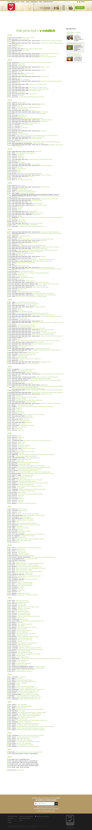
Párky (19, 542)
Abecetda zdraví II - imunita (35, 90)
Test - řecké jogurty (25, 79)
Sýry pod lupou (32, 110)
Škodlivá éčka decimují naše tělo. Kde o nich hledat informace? (29, 752)
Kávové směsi (21, 279)
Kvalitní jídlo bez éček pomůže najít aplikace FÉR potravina (29, 173)
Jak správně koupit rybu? (46, 119)
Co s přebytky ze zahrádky (41, 205)
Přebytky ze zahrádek (21, 398)
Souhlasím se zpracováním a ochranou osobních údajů (46, 808)
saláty (19, 171)
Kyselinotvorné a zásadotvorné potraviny (25, 253)
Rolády (19, 290)
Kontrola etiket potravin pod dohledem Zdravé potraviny (30, 649)
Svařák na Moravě (22, 102)
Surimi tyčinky (21, 501)
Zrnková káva (20, 549)
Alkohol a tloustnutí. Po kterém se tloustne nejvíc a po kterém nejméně (31, 296)
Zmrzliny (30, 201)
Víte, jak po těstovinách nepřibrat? (25, 652)
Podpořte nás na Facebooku (42, 816)
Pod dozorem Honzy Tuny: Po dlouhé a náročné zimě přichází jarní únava (33, 272)
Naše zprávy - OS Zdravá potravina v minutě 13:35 (30, 647)
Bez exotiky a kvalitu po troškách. (25, 190)
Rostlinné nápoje (21, 532)
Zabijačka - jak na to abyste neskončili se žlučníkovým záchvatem (30, 538)
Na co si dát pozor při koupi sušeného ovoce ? (27, 692)
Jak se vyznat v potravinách (31, 558)
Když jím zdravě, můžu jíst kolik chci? (48, 56)
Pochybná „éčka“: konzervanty (28, 448)
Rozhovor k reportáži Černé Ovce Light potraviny (34, 414)
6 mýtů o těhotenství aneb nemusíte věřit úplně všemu (29, 566)
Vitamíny (19, 512)
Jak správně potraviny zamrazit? (36, 223)
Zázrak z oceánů (21, 577)
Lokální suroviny (19, 395)
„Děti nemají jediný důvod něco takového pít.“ (26, 153)
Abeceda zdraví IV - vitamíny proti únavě (38, 87)
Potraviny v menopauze (46, 175)
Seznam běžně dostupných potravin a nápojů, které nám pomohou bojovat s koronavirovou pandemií (38, 340)
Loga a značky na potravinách (38, 328)
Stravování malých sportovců (27, 271)
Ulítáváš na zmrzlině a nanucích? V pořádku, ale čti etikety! (29, 486)
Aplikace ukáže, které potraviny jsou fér (23, 476)
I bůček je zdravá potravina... (38, 143)
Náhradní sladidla (44, 111)
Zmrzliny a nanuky (21, 492)
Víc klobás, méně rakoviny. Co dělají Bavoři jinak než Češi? (28, 107)
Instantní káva (21, 500)
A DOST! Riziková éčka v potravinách (25, 744)
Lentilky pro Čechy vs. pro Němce (24, 644)
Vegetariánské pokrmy (23, 355)
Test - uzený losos (22, 552)
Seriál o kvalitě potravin (28, 518)
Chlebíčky (20, 216)
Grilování (18, 684)
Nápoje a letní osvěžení (31, 401)
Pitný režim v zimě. (44, 55)
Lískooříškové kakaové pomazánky (26, 555)
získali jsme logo (22, 254)
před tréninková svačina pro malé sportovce (42, 261)
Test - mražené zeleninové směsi (25, 585)
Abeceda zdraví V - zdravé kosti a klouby (38, 84)
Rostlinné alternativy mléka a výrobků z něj (50, 247)
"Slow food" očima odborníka (24, 613)
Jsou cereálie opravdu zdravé (47, 267)
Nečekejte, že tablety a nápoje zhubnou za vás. (42, 343)
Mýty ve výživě (26, 50)
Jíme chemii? (21, 587)
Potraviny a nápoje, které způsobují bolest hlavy (26, 523)
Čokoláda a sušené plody (31, 372)
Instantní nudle (21, 274)
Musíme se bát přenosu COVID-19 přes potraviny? (43, 334)
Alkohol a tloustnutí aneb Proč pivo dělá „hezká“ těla (28, 291)
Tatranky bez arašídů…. (40, 666)
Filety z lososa (21, 437)
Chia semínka (20, 450)
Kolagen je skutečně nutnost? (38, 137)
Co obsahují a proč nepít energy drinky (24, 583)
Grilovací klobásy (20, 625)
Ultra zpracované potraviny (28, 37)
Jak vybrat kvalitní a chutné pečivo (23, 663)
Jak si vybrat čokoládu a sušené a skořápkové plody (52, 373)
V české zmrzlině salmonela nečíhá (25, 638)
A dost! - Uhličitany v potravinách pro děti (26, 717)
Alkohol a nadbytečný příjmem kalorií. (40, 287)
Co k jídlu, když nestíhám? (31, 305)
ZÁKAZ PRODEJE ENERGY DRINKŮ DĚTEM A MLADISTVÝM (29, 400)
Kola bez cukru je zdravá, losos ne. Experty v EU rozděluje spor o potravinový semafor (36, 259)
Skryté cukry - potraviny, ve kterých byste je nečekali (27, 513)
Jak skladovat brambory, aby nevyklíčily (24, 520)
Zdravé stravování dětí (37, 200)
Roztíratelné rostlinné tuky (24, 646)
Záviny (19, 209)
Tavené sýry (18, 409)
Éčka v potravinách (24, 619)
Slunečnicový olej (22, 676)
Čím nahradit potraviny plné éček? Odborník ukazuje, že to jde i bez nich (31, 720)
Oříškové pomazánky (22, 74)
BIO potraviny (21, 95)
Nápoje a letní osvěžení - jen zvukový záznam (51, 403)
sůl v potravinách (24, 127)
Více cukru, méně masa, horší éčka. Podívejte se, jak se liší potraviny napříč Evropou (35, 406)
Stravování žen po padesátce (35, 138)
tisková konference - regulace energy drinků (33, 118)
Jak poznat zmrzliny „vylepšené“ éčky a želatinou (25, 456)
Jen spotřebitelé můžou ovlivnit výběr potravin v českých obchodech (33, 482)
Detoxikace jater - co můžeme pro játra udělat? (27, 594)
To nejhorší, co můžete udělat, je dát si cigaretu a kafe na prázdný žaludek (45, 380)
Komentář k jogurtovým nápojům (27, 425)
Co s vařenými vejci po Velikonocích (39, 331)
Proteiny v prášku (45, 76)
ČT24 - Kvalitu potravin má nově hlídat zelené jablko (30, 714)
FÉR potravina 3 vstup (22, 446)
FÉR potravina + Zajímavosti (24, 445)
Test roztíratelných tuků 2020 (25, 311)
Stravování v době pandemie (27, 277)
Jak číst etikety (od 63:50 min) (31, 579)
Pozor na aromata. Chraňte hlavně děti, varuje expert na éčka (30, 728)
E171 (16, 264)
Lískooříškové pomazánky (23, 554)
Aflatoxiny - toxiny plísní (21, 683)
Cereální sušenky (21, 92)
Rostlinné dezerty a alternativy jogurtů (27, 354)
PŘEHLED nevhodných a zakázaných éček (25, 262)
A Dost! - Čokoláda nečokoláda (23, 650)
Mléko (42, 321)
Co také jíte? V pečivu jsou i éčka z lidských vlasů (27, 725)
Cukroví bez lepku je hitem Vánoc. (24, 370)
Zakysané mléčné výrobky (21, 357)
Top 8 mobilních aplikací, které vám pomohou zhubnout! (28, 695)
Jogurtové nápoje (21, 423)
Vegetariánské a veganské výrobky (42, 348)
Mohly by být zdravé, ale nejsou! (23, 420)
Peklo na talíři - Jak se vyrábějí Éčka (24, 740)
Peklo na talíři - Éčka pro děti (23, 738)
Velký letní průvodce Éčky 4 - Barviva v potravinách (27, 565)
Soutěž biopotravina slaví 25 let (74, 43)
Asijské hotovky (21, 157)
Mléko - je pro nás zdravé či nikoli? (24, 639)
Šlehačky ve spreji (21, 442)
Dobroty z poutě (21, 617)
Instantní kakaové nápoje (23, 108)
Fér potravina (21, 310)
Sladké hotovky (21, 156)
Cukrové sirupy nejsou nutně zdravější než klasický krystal (43, 557)
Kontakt (9, 822)
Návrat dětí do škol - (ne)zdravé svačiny (49, 198)
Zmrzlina (19, 208)
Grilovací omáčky (21, 65)
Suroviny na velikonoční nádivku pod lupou (33, 48)
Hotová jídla (20, 529)
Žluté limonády (20, 622)
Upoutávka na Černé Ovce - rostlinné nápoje (34, 534)
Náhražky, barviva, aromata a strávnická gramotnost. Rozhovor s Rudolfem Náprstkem (35, 726)
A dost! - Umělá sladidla (22, 704)
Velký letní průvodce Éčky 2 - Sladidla (24, 569)
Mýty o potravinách (45, 187)
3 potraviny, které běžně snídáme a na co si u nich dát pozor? (32, 465)
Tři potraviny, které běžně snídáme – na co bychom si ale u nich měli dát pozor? (33, 471)
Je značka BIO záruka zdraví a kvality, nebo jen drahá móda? (29, 468)
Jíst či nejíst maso (22, 347)
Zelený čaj (20, 105)
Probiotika (43, 256)
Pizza (22, 140)
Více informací (80, 7)
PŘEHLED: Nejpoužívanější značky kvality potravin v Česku (28, 697)
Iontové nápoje (19, 526)
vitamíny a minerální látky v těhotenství (24, 680)
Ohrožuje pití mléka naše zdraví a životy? (24, 417)
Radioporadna (29, 422)
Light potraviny (21, 412)
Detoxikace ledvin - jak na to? (23, 593)
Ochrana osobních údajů (24, 818)
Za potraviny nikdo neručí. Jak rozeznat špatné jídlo (29, 715)
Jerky (19, 197)
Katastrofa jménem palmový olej (23, 602)
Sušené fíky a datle (22, 603)
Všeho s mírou (27, 68)
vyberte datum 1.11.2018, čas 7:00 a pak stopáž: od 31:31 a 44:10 (37, 440)
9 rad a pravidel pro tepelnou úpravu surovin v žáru (43, 314)
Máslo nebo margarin (20, 655)
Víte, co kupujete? (20, 487)
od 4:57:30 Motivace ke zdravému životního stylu (48, 195)
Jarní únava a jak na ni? (30, 280)
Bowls (19, 82)
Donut (19, 47)
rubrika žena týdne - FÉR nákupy (27, 193)
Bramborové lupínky (22, 509)
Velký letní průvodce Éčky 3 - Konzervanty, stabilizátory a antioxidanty (31, 568)
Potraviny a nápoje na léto (21, 317)
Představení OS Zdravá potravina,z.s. (24, 671)
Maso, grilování (44, 121)
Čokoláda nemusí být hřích (24, 236)
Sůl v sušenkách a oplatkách (25, 531)
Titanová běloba (22, 220)
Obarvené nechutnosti (22, 628)
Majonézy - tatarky (45, 67)
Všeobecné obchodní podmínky (26, 816)
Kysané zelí (20, 497)
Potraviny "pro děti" (39, 213)
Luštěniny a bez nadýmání (22, 635)
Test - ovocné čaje (22, 427)
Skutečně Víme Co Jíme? (33, 352)
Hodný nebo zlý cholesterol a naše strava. (50, 232)
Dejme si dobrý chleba (29, 73)
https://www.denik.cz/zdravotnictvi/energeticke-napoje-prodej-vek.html (30, 113)
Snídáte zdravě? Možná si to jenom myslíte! (28, 470)
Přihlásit (82, 1)
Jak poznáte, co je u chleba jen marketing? (26, 503)
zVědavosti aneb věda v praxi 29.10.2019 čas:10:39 (47, 377)
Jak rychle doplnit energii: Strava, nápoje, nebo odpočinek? (31, 96)
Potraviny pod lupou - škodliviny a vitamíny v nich (26, 687)
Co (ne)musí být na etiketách (27, 124)
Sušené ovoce (21, 430)
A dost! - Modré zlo (21, 661)
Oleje (17, 521)
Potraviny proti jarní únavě (21, 276)
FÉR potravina (21, 443)
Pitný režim (43, 70)
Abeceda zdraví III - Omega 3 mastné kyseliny (39, 89)
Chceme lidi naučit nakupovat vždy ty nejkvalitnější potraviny (32, 245)
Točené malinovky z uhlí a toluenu (24, 630)
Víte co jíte (21, 360)
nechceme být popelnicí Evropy (33, 457)
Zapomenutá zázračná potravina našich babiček (26, 397)
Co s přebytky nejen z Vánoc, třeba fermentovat (43, 293)
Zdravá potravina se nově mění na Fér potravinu (29, 524)
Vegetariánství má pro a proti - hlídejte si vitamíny (28, 606)
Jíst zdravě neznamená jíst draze (36, 251)
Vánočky (20, 237)
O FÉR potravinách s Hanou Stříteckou (25, 405)
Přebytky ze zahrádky (37, 203)
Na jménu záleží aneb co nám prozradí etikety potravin (40, 159)
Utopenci (20, 178)
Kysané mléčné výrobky (23, 39)
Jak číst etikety (29, 416)
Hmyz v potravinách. (35, 164)
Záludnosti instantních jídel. (46, 165)
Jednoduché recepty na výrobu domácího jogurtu (30, 358)
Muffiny (19, 160)
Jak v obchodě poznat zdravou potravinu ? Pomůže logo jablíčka (32, 712)
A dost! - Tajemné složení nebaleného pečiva (26, 681)
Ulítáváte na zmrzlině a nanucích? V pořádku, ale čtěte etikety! (32, 489)
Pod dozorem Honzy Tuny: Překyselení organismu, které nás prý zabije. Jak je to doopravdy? (37, 250)
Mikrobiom (43, 104)
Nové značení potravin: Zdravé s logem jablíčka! (28, 746)
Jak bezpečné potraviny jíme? (22, 611)
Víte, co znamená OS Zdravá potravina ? (30, 694)
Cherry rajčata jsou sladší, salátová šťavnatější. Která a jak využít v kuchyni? (32, 313)
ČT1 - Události (22, 710)
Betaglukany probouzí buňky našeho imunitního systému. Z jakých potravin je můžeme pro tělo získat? (38, 141)
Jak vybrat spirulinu (22, 288)
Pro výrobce (10, 818)
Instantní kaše (20, 45)
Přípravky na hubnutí (39, 342)
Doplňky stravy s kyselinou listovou (25, 345)
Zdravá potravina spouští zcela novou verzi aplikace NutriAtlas (29, 709)
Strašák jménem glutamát (25, 516)
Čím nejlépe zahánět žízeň (24, 319)
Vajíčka (19, 85)
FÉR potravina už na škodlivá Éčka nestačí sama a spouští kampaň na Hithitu (34, 467)
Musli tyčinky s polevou (23, 609)
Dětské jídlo (20, 132)
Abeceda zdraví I (33, 93)
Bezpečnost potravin (20, 707)
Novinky (28, 1)
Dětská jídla (20, 243)
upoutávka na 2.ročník (21, 550)
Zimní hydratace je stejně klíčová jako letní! (50, 53)
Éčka (9, 1)
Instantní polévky (21, 63)
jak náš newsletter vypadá (48, 811)
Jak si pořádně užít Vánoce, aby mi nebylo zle (26, 302)
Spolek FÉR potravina (48, 1)
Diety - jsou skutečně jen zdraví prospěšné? (26, 627)
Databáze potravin (15, 1)
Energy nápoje (38, 151)
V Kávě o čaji (31, 176)
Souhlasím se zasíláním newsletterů (46, 806)
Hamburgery (20, 206)
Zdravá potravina (28, 574)
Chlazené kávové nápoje (23, 134)
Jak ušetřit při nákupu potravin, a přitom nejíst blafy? (28, 737)
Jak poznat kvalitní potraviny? (24, 464)
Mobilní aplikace (34, 1)
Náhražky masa (44, 384)
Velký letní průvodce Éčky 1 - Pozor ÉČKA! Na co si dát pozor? (29, 571)
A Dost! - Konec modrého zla (23, 657)
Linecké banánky (21, 185)
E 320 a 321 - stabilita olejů (21, 632)
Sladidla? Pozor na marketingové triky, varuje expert (28, 723)
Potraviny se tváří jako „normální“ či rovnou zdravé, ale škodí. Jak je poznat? (36, 62)
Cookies (21, 820)
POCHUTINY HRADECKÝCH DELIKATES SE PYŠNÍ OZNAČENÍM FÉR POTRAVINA (36, 454)
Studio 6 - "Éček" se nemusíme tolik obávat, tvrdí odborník (31, 735)
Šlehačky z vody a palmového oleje (23, 540)
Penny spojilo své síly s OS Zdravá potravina (27, 642)
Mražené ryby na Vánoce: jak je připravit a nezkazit (27, 303)
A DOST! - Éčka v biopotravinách (24, 743)
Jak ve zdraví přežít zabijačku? (32, 363)
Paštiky (19, 375)
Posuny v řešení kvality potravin (24, 459)
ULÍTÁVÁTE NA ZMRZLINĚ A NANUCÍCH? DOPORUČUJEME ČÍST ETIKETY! (37, 473)
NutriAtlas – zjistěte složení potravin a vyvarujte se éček (32, 689)
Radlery (19, 78)
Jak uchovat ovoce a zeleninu (22, 527)
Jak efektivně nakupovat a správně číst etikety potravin (28, 547)
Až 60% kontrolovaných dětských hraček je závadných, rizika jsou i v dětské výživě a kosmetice (40, 658)
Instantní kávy (21, 580)
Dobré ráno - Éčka (23, 718)
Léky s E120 (19, 641)
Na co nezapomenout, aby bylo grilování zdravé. (51, 316)
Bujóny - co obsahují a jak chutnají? (25, 582)
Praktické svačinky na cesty (34, 123)
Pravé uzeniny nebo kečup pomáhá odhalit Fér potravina (30, 494)
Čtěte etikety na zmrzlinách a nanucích (27, 481)
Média (40, 1)
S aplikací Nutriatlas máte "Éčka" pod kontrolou (30, 698)
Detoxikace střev (21, 590)
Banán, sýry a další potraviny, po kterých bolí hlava (34, 515)
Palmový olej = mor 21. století (22, 600)
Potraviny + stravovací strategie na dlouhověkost (51, 81)
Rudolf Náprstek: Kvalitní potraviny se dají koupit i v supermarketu (31, 729)
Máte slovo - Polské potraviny (25, 721)
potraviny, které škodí (21, 168)
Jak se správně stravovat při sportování (26, 326)
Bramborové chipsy (23, 510)
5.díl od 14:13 (26, 419)
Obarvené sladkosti (23, 188)
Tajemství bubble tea (20, 561)
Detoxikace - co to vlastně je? (23, 608)
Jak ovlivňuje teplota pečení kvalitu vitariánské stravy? (32, 620)
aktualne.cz (24, 337)
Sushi (19, 339)
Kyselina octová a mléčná (21, 664)
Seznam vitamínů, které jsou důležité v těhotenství (28, 636)
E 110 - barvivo (19, 678)
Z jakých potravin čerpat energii (41, 282)
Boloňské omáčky (21, 116)
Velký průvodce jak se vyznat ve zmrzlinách (25, 451)
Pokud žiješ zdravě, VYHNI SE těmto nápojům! (26, 191)
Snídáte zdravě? (22, 478)
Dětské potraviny (36, 214)
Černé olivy (20, 71)
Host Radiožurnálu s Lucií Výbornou (27, 535)
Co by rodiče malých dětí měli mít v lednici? (41, 378)
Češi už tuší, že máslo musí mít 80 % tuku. (26, 325)
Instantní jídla (43, 240)
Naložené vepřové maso (23, 265)
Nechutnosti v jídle (20, 461)
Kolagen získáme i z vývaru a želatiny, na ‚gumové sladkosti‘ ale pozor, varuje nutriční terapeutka (36, 135)
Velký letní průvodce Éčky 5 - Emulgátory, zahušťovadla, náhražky (30, 563)
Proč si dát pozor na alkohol (41, 285)
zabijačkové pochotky (45, 361)
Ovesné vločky (21, 495)
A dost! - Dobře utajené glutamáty (24, 706)
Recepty (23, 1)
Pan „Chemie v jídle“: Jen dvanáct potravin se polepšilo (28, 741)
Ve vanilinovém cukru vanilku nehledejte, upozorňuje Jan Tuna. (32, 226)
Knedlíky (19, 439)
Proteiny (19, 51)
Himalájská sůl (19, 408)
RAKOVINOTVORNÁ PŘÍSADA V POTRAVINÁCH (27, 224)
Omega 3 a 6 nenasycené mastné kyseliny (25, 686)
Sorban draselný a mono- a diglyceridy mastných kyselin (28, 653)
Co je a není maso (29, 383)
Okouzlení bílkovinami (33, 211)
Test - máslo (20, 588)
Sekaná (19, 170)
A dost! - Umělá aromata (22, 660)
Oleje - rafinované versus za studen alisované (26, 633)
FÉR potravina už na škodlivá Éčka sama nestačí (29, 462)
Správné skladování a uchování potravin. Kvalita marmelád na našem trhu (47, 392)
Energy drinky (22, 162)
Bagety (19, 129)
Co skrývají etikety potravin (28, 475)
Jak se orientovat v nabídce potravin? (25, 572)
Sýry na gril (20, 167)
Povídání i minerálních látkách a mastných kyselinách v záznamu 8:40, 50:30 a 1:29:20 (36, 239)
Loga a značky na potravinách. (47, 329)
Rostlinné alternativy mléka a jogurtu (40, 248)
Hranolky (20, 435)
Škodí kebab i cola (23, 115)
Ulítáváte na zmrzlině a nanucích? (26, 484)
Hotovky (19, 308)
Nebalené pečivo (19, 411)
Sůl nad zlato (44, 130)
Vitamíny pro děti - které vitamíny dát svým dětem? (28, 616)
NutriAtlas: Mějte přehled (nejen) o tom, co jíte (29, 691)
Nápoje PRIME (21, 154)
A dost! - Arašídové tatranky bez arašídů (26, 669)
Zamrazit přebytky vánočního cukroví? (24, 179)
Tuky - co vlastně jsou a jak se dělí (24, 624)
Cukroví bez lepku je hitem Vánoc (27, 369)
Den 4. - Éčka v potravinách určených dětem (48, 283)
